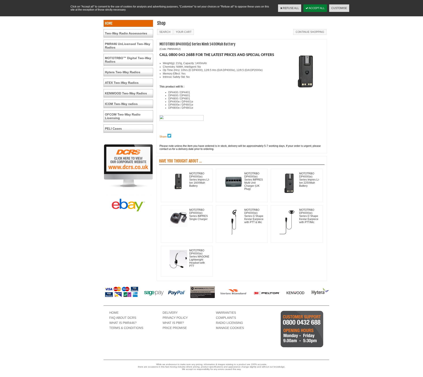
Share (163, 136)
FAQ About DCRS (122, 317)
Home (114, 312)
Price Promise (175, 328)
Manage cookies (230, 328)
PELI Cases (113, 128)
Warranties (226, 312)
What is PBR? (173, 323)
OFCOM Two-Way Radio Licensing (123, 116)
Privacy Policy (175, 317)
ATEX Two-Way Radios (122, 82)
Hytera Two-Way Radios (122, 72)
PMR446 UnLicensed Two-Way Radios (127, 45)
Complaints (226, 317)
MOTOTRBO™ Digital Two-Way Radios (128, 59)
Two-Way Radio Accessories (126, 33)
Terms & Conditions (126, 328)
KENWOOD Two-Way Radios (126, 93)
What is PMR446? (123, 323)
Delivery (170, 312)
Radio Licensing (229, 323)
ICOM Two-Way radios (121, 104)
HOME (109, 23)
